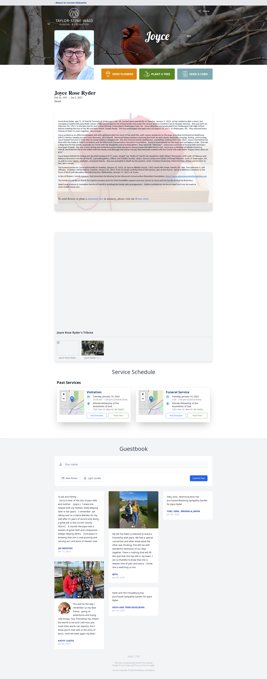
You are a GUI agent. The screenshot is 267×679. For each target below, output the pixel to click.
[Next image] (101, 580)
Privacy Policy (125, 665)
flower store (141, 198)
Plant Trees (118, 415)
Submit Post (199, 478)
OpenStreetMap (137, 670)
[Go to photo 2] (80, 596)
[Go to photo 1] (78, 596)
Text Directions (96, 415)
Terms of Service (142, 665)
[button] (72, 399)
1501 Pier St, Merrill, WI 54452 (108, 409)
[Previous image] (57, 580)
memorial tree (95, 198)
